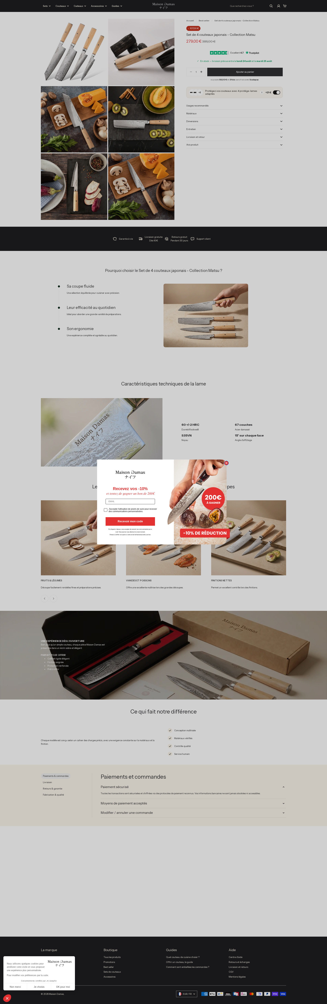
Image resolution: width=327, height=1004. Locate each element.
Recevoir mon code (130, 521)
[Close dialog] (226, 463)
